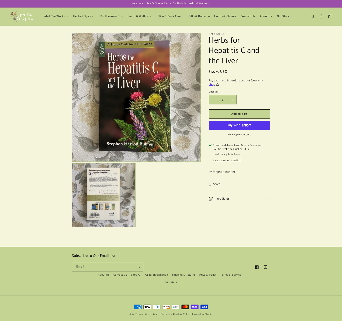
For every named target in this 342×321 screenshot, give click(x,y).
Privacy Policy (207, 275)
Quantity (213, 92)
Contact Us (120, 275)
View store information (227, 160)
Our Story (171, 282)
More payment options (239, 135)
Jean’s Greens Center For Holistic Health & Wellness (165, 314)
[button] (55, 16)
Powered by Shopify (202, 314)
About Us (103, 275)
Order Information (156, 275)
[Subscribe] (138, 266)
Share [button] (216, 184)
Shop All (136, 275)
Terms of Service (230, 275)
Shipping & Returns (184, 275)
